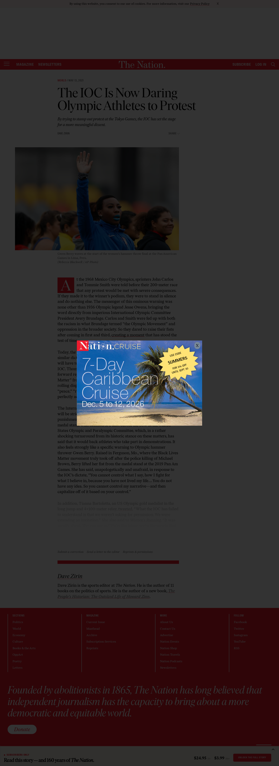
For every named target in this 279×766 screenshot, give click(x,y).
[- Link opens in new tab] (139, 383)
